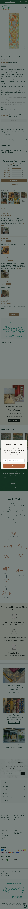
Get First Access (14, 465)
